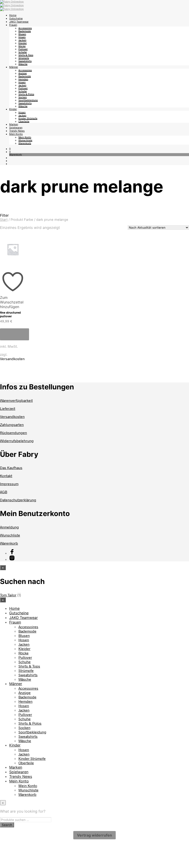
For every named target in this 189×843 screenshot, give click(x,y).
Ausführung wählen (14, 334)
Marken (13, 124)
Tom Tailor (8, 595)
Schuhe (22, 51)
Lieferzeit (7, 408)
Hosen (22, 36)
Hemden (23, 79)
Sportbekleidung (28, 100)
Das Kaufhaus (11, 467)
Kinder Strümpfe (27, 118)
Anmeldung (9, 527)
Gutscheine (16, 18)
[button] (10, 148)
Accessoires (25, 27)
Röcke (22, 45)
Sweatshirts (25, 60)
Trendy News (17, 130)
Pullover (23, 48)
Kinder (13, 109)
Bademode (24, 30)
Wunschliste (25, 140)
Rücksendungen (13, 432)
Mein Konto (16, 134)
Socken (22, 97)
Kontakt (6, 475)
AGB (3, 492)
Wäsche (22, 63)
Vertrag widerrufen (94, 835)
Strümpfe (23, 57)
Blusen (22, 33)
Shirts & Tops (25, 54)
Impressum (9, 483)
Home (12, 15)
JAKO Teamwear (19, 21)
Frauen (13, 24)
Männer (13, 67)
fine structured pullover (10, 314)
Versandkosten (12, 358)
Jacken (22, 39)
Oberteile (23, 121)
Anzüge (22, 73)
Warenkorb (24, 143)
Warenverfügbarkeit (16, 400)
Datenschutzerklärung (18, 500)
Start (4, 220)
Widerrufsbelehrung (17, 440)
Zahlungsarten (12, 424)
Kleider (22, 42)
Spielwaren (15, 127)
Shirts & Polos (26, 94)
